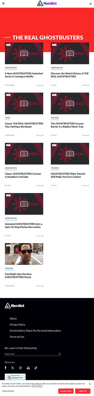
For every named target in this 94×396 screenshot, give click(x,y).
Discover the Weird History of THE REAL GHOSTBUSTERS (70, 75)
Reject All (82, 391)
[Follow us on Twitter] (12, 369)
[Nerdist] (47, 4)
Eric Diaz (54, 85)
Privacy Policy (17, 324)
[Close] (90, 384)
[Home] (14, 307)
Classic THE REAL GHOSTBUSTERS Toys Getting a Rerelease (24, 125)
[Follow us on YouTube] (28, 369)
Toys (7, 118)
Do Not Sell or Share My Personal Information (35, 330)
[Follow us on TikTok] (36, 369)
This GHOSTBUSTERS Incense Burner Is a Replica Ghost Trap (67, 125)
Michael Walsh (10, 85)
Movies (55, 118)
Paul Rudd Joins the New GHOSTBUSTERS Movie (18, 276)
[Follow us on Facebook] (5, 369)
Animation (11, 67)
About (13, 318)
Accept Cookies (65, 391)
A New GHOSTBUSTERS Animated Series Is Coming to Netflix (24, 75)
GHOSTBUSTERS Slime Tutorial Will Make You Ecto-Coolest (68, 175)
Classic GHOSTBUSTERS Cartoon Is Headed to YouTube (23, 175)
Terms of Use (17, 336)
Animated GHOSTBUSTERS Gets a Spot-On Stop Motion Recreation (23, 225)
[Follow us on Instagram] (20, 369)
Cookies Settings (8, 391)
